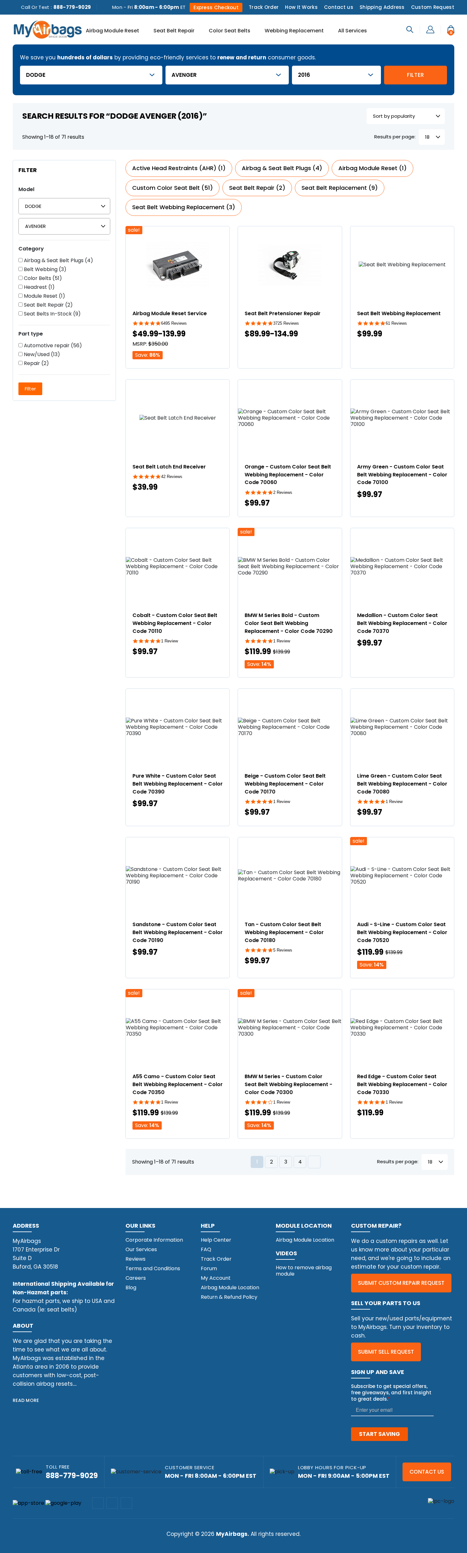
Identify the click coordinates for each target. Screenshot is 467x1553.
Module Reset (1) (44, 296)
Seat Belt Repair (173, 31)
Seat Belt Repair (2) (48, 305)
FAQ (206, 1249)
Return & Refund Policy (229, 1297)
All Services (352, 31)
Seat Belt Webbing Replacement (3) (183, 207)
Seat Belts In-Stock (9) (52, 314)
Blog (130, 1287)
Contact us (338, 7)
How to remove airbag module (304, 1271)
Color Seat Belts (229, 31)
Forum (209, 1268)
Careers (135, 1278)
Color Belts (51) (42, 278)
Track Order (264, 7)
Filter (415, 75)
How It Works (301, 7)
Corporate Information (154, 1240)
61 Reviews (396, 323)
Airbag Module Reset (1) (372, 168)
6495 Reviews (174, 323)
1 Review (169, 641)
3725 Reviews (286, 323)
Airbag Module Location (230, 1287)
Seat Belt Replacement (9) (339, 188)
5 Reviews (282, 950)
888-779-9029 (72, 7)
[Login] (430, 29)
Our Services (141, 1249)
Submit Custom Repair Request (401, 1283)
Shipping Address (382, 7)
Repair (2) (36, 363)
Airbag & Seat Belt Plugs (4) (58, 260)
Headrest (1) (39, 287)
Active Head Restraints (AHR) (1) (179, 168)
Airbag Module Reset (112, 31)
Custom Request (432, 7)
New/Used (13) (41, 354)
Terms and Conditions (152, 1268)
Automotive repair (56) (52, 345)
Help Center (216, 1240)
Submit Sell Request (386, 1352)
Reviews (135, 1259)
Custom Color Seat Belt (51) (172, 188)
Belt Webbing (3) (44, 269)
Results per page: (395, 137)
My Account (216, 1278)
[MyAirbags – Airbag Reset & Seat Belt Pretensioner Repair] (48, 29)
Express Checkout (216, 7)
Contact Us (426, 1472)
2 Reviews (282, 492)
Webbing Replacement (294, 31)
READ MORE (26, 1400)
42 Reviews (171, 476)
